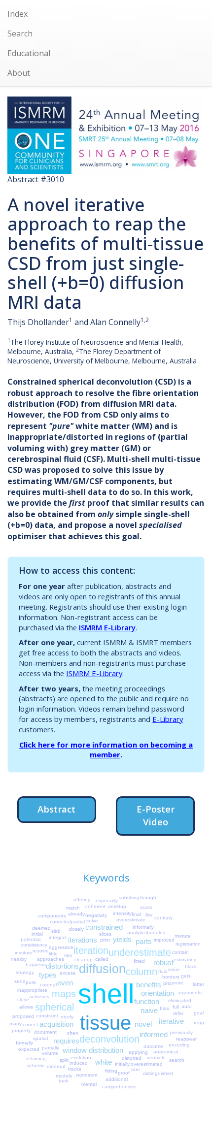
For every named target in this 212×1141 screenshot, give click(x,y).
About (18, 72)
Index (17, 13)
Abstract (56, 809)
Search (20, 33)
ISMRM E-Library (107, 627)
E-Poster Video (156, 815)
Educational (28, 53)
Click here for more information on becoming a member (106, 750)
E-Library (167, 719)
